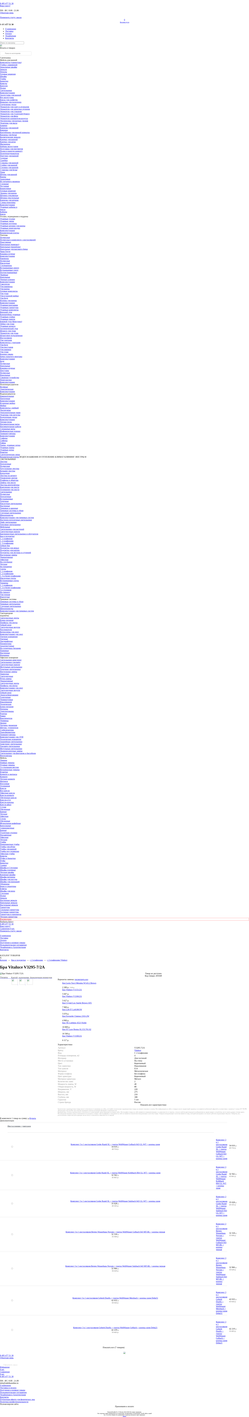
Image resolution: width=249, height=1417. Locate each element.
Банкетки (4, 81)
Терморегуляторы (8, 433)
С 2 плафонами (6, 541)
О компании (10, 29)
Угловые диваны (7, 765)
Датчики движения (8, 725)
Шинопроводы (6, 515)
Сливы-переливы (7, 202)
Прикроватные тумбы (9, 844)
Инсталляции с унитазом (19, 1126)
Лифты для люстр (8, 482)
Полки (3, 88)
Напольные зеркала (8, 903)
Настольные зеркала (9, 905)
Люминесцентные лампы (11, 751)
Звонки (3, 723)
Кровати (4, 777)
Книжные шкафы (7, 875)
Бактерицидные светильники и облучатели (19, 534)
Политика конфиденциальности (14, 1402)
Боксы (3, 214)
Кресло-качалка (7, 802)
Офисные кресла (7, 793)
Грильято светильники (10, 746)
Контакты (9, 38)
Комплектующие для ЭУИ (11, 737)
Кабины (3, 212)
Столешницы (6, 265)
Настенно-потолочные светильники (16, 520)
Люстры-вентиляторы (9, 485)
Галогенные (5, 697)
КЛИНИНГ (69, 457)
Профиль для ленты (9, 622)
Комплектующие (7, 93)
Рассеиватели (6, 629)
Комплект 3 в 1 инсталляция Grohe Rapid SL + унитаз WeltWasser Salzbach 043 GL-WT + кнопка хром (115, 1201)
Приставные (5, 242)
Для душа (4, 293)
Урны (2, 172)
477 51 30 (6, 3)
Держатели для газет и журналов (14, 107)
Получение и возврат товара (12, 943)
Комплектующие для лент (11, 634)
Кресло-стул (5, 800)
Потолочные (5, 464)
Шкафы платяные (8, 870)
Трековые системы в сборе (11, 510)
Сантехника (5, 58)
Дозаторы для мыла (8, 123)
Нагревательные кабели (10, 426)
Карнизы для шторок (9, 200)
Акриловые (5, 179)
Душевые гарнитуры (9, 307)
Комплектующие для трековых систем (17, 517)
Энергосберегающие (9, 695)
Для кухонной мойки (9, 296)
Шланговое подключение (11, 335)
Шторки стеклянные (9, 195)
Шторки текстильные (9, 198)
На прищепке (6, 566)
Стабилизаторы (7, 730)
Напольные (5, 277)
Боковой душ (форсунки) (11, 321)
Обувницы (4, 884)
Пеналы (3, 72)
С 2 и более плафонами (10, 587)
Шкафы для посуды (8, 879)
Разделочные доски (8, 417)
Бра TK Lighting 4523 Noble (74, 1023)
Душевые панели (7, 319)
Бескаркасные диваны (10, 770)
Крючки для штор (8, 142)
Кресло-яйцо (5, 805)
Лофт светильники (8, 522)
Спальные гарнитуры (9, 910)
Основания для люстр (9, 489)
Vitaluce (137, 1050)
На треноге (5, 592)
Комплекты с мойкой (9, 408)
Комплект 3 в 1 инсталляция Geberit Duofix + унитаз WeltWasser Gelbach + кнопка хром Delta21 (115, 1327)
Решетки (4, 452)
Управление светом (8, 478)
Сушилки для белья (8, 170)
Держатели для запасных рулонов (15, 109)
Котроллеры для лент (9, 632)
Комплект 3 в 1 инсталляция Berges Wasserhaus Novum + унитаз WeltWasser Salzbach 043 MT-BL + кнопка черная (115, 1266)
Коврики (4, 130)
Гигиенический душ (9, 328)
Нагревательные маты (10, 424)
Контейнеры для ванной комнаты (15, 132)
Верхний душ (6, 312)
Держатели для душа (9, 333)
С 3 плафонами (6, 543)
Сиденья (4, 158)
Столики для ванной (9, 167)
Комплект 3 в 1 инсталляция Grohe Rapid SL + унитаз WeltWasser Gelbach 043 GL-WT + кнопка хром (115, 1144)
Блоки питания (6, 620)
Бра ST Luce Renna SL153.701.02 (76, 1029)
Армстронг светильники (11, 744)
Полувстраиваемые (8, 272)
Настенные (5, 506)
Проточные (5, 398)
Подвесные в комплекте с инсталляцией (18, 240)
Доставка (9, 31)
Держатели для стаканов (11, 111)
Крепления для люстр (9, 487)
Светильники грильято (10, 662)
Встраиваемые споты (9, 580)
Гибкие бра (5, 545)
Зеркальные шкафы (8, 67)
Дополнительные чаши (10, 412)
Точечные (4, 501)
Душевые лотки (7, 450)
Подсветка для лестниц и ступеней (15, 552)
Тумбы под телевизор (9, 851)
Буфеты (3, 889)
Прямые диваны (7, 763)
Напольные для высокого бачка (14, 249)
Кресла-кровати (7, 795)
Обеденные (5, 809)
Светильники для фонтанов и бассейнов (18, 753)
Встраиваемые (6, 499)
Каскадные (5, 473)
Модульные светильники (11, 667)
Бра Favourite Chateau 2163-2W (75, 1016)
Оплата (8, 33)
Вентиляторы (6, 756)
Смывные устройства (9, 377)
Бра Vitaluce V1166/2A (72, 996)
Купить (32, 1118)
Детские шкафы (7, 872)
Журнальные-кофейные (10, 823)
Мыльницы (5, 144)
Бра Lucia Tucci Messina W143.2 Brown (79, 983)
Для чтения (5, 594)
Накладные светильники (11, 503)
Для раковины (6, 286)
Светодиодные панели (10, 531)
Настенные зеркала (8, 900)
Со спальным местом (9, 767)
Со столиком (5, 590)
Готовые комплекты (9, 291)
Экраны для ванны (8, 193)
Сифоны (4, 440)
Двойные (4, 275)
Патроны (4, 709)
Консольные (5, 826)
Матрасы (4, 781)
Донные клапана (7, 279)
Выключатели (6, 718)
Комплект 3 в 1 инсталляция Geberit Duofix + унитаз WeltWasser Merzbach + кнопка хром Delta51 (115, 1298)
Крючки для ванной (9, 139)
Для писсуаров (6, 347)
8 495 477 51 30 (6, 1355)
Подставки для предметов (11, 149)
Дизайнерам (10, 36)
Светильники (6, 90)
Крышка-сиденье (7, 254)
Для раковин (5, 349)
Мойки (3, 405)
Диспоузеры (5, 410)
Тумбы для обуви (7, 847)
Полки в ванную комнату (11, 151)
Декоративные (6, 557)
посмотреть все (81, 979)
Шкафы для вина (7, 891)
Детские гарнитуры (8, 917)
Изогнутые (5, 597)
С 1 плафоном (6, 538)
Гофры (3, 443)
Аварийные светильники (11, 742)
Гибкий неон (5, 625)
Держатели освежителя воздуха (14, 118)
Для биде (4, 298)
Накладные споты (8, 578)
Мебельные (5, 527)
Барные (3, 812)
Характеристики (65, 1044)
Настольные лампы (8, 672)
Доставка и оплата (8, 1388)
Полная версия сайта (9, 1404)
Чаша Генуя (5, 251)
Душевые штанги (7, 326)
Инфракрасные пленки (10, 431)
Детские (3, 564)
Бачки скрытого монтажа (11, 356)
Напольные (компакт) (9, 244)
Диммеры (4, 721)
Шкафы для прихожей (10, 882)
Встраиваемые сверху (9, 268)
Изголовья (4, 784)
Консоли (4, 86)
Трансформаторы (7, 732)
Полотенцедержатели (9, 153)
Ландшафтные (6, 641)
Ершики (3, 125)
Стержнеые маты (7, 429)
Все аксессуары (7, 97)
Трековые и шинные (9, 508)
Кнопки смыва (6, 354)
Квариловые (5, 188)
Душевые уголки (7, 219)
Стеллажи (4, 893)
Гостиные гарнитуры (9, 912)
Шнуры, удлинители (9, 728)
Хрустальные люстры (9, 468)
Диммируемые (6, 700)
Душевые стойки (7, 317)
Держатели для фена (9, 116)
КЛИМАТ (59, 457)
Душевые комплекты (9, 310)
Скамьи (3, 865)
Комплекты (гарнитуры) (11, 62)
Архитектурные (7, 646)
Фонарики (4, 655)
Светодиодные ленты (9, 618)
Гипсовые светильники (10, 524)
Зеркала (3, 69)
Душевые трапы (7, 447)
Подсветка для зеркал (9, 548)
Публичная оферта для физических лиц (17, 1399)
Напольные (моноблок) (10, 247)
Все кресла (5, 791)
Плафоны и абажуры (9, 480)
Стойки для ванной (8, 165)
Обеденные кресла (8, 798)
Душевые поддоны (8, 223)
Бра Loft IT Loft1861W (72, 1009)
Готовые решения (8, 74)
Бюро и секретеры (8, 886)
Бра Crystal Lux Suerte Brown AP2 (77, 1003)
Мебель (3, 758)
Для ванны (5, 289)
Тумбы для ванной (8, 849)
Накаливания (6, 702)
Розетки (3, 714)
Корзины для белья (8, 135)
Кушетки (4, 772)
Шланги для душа (8, 331)
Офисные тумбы (7, 854)
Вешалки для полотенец (10, 102)
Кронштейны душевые (10, 314)
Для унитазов (6, 340)
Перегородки (6, 380)
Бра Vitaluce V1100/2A (72, 1036)
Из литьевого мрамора (10, 181)
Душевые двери (7, 221)
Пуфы (2, 861)
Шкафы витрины (7, 877)
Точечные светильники (10, 669)
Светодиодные (6, 676)
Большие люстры (7, 471)
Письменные (5, 835)
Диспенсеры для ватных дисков (14, 121)
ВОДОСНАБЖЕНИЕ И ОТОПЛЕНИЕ (37, 457)
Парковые (4, 651)
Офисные (4, 559)
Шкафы (3, 76)
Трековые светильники (10, 604)
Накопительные (7, 396)
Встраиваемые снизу (9, 270)
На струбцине (6, 562)
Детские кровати (7, 779)
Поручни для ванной (9, 156)
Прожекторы (5, 643)
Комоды (3, 83)
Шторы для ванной (8, 174)
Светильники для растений (12, 529)
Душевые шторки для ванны (12, 226)
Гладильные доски (8, 104)
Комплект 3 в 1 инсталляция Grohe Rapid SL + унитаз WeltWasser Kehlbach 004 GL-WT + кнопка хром (115, 1173)
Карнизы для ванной (9, 128)
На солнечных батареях (10, 648)
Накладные (5, 263)
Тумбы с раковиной (8, 65)
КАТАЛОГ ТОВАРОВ (10, 956)
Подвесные (5, 237)
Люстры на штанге (8, 475)
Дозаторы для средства (10, 415)
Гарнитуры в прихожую (10, 914)
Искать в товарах (7, 48)
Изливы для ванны (8, 300)
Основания (5, 786)
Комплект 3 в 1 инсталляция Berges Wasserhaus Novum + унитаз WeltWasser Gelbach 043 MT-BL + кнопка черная (115, 1232)
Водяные (4, 387)
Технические (5, 704)
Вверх (124, 1416)
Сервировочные (7, 828)
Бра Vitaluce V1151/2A (72, 990)
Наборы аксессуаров (9, 146)
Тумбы (3, 79)
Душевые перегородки (10, 228)
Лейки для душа (7, 324)
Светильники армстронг (11, 660)
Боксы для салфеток (9, 100)
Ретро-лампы (6, 679)
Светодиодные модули (10, 627)
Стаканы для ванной (9, 163)
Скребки (4, 160)
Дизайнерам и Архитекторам (13, 947)
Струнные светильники (10, 513)
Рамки (3, 716)
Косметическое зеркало (10, 137)
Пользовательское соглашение (13, 945)
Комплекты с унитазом (10, 342)
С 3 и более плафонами (10, 576)
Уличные (4, 639)
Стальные (4, 184)
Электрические (6, 389)
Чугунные (4, 186)
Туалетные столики (8, 833)
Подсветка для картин (10, 550)
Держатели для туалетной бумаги (15, 114)
